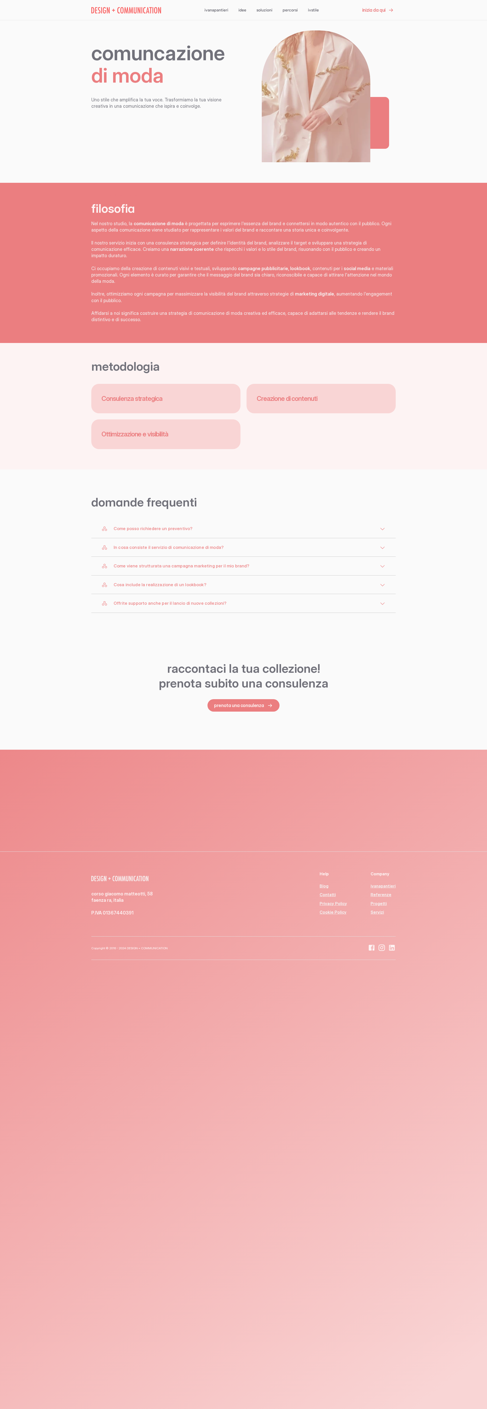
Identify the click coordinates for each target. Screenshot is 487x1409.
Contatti (328, 894)
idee (242, 10)
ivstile (313, 10)
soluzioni (264, 10)
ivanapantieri (216, 10)
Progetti (379, 903)
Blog (324, 886)
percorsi (290, 10)
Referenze (381, 894)
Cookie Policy (333, 912)
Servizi (377, 912)
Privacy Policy (333, 903)
